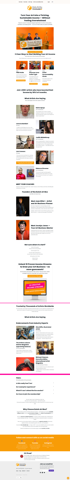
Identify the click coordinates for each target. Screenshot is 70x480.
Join (52, 1)
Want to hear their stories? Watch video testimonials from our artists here (25, 163)
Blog (20, 470)
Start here (20, 1)
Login (49, 1)
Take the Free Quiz (33, 83)
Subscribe (51, 470)
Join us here (45, 84)
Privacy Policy (25, 474)
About (17, 470)
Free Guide (25, 1)
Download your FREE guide (35, 276)
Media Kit (23, 470)
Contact (27, 470)
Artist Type (30, 1)
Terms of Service (19, 474)
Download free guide (21, 80)
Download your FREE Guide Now (35, 51)
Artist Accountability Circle (38, 1)
